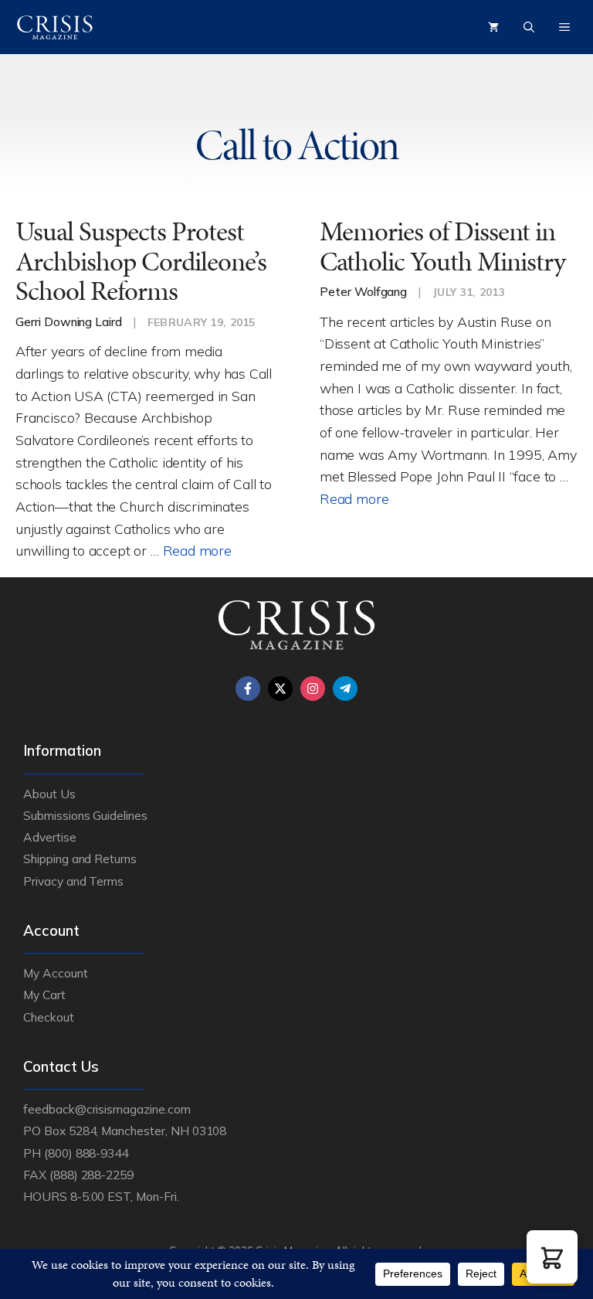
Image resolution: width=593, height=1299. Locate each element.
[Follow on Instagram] (312, 688)
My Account (55, 973)
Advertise (49, 837)
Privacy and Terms (73, 881)
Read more (197, 550)
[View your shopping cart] (493, 27)
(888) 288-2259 (91, 1174)
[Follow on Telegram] (345, 688)
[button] (552, 1257)
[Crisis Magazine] (54, 27)
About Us (49, 793)
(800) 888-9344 (86, 1153)
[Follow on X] (280, 688)
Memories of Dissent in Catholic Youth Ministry (442, 247)
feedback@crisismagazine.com (107, 1109)
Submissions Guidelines (85, 815)
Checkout (48, 1017)
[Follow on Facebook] (248, 688)
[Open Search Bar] (529, 27)
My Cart (44, 994)
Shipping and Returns (80, 858)
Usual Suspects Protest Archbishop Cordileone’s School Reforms (140, 261)
